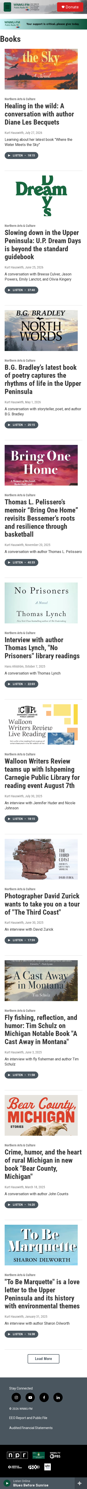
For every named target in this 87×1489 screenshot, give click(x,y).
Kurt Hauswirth (14, 133)
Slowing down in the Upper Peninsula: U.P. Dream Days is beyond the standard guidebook (43, 244)
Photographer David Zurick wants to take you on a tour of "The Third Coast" (42, 904)
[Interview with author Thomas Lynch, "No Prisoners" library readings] (41, 602)
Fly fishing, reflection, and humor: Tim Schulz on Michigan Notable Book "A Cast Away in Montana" (41, 1029)
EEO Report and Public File (28, 1418)
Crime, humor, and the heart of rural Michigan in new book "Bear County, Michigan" (43, 1164)
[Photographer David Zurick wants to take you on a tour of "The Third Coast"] (41, 859)
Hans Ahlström (14, 666)
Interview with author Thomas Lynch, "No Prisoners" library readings (42, 648)
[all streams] (81, 1483)
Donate (72, 7)
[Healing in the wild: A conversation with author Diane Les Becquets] (41, 69)
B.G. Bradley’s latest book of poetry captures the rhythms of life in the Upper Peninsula (43, 379)
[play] (7, 1483)
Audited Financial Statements (31, 1428)
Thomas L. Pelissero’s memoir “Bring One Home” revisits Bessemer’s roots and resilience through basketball (41, 518)
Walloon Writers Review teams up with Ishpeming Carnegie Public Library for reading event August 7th (42, 773)
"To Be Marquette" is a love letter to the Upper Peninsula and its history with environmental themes (42, 1294)
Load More (43, 1359)
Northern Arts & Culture (20, 99)
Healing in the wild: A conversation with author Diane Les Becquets (39, 114)
